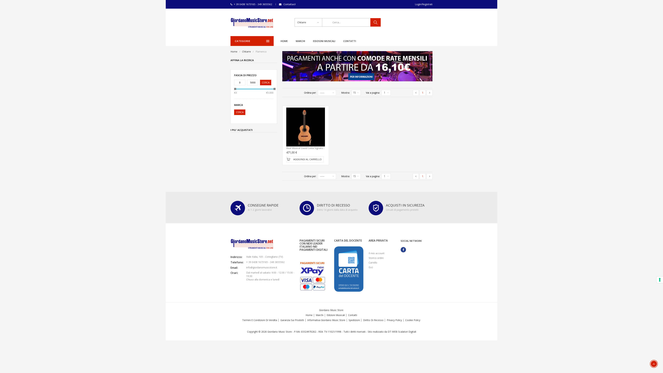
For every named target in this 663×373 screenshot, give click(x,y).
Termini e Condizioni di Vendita (259, 320)
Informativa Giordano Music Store (326, 320)
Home (284, 41)
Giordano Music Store (331, 310)
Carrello (373, 262)
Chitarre (246, 51)
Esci (371, 267)
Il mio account (377, 253)
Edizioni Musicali (324, 41)
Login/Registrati (424, 4)
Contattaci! (290, 4)
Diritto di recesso (373, 320)
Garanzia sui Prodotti (292, 320)
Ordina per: (310, 92)
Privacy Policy (394, 320)
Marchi (300, 41)
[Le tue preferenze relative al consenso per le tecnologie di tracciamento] (659, 279)
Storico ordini (376, 258)
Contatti (349, 41)
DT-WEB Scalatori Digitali (402, 331)
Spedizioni (354, 320)
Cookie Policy (412, 320)
